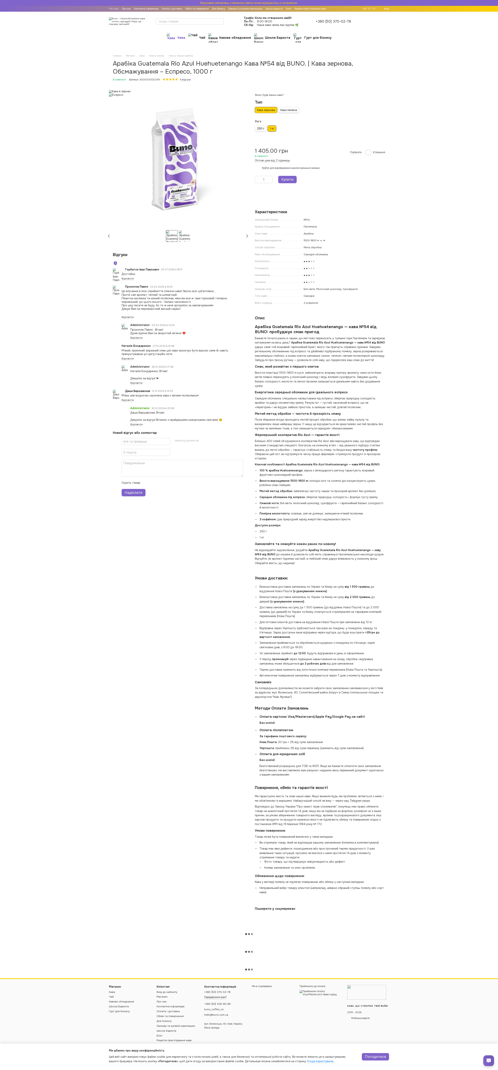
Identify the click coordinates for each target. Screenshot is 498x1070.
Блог (288, 8)
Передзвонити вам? (215, 997)
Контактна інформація (146, 8)
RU (374, 9)
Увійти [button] (265, 168)
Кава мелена (288, 110)
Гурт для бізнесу (317, 38)
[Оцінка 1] (147, 483)
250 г (260, 128)
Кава (181, 38)
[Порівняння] (366, 21)
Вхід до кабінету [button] (167, 992)
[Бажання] (376, 21)
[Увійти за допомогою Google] (209, 441)
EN (369, 9)
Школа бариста (274, 8)
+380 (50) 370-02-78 (333, 21)
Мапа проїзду (211, 1027)
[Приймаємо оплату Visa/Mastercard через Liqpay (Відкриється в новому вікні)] (320, 992)
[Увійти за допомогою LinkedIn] (215, 441)
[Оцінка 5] (171, 483)
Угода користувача (320, 1061)
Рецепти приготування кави (310, 8)
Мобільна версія (360, 1018)
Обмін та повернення (197, 8)
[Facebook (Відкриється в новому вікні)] (356, 8)
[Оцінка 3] (159, 483)
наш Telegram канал (357, 800)
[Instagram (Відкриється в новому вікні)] (351, 8)
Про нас (126, 8)
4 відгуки (185, 79)
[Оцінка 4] (165, 483)
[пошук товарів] (220, 21)
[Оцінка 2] (153, 483)
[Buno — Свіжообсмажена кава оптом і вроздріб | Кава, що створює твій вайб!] (366, 992)
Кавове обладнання (235, 38)
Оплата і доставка (172, 8)
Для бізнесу (218, 8)
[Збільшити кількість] (270, 179)
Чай (202, 38)
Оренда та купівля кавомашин (245, 8)
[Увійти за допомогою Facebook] (203, 441)
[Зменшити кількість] (257, 179)
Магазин (114, 8)
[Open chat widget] (488, 1060)
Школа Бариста (277, 38)
